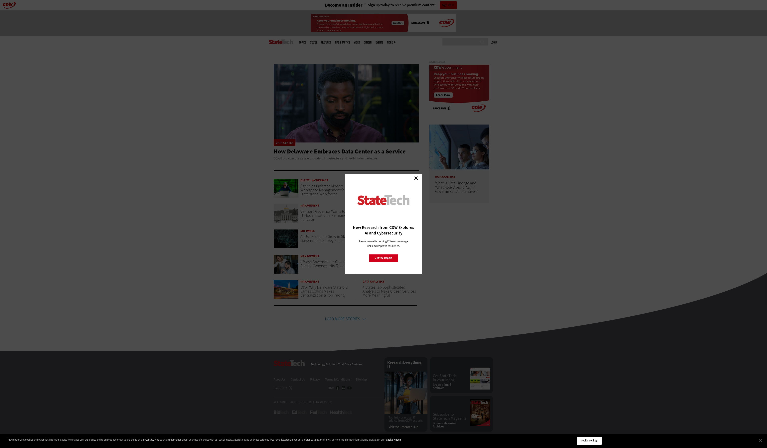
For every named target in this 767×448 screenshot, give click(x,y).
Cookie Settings (589, 440)
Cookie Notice (393, 439)
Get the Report (383, 258)
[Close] (760, 440)
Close (416, 178)
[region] (383, 441)
